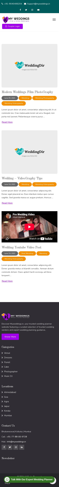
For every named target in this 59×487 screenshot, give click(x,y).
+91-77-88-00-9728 (17, 436)
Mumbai (8, 415)
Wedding (25, 98)
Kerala (7, 410)
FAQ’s (7, 483)
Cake (6, 366)
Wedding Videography (13, 103)
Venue (7, 353)
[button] (12, 26)
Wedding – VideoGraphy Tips (22, 178)
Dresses (8, 357)
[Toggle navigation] (54, 19)
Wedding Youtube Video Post (21, 247)
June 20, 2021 (9, 98)
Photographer (11, 371)
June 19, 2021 (9, 184)
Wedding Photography (44, 98)
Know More (10, 336)
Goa (6, 397)
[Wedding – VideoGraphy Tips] (29, 152)
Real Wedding (27, 253)
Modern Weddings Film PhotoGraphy (27, 92)
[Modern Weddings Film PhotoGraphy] (29, 65)
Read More (7, 122)
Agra (6, 401)
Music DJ (8, 376)
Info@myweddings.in (16, 441)
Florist (7, 362)
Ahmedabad (10, 392)
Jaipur (6, 406)
